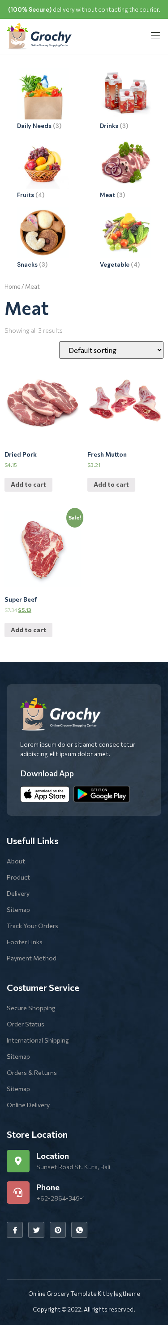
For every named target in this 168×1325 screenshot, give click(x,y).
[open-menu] (153, 36)
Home (12, 286)
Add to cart (28, 484)
